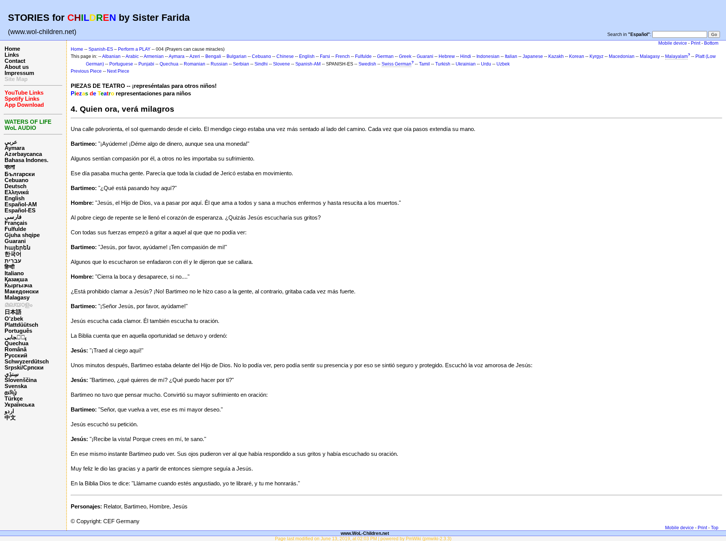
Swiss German (396, 64)
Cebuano (16, 180)
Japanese (533, 56)
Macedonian (621, 56)
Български (20, 174)
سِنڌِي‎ (12, 374)
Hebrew (447, 56)
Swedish (367, 64)
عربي (11, 142)
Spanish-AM (308, 64)
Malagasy (17, 298)
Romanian (194, 64)
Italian (511, 56)
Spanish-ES (100, 49)
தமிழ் (11, 392)
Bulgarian (236, 56)
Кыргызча (18, 285)
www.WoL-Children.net (365, 533)
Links (12, 55)
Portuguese (121, 64)
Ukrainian (466, 64)
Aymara (15, 148)
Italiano (14, 273)
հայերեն (18, 248)
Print (695, 43)
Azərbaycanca (23, 154)
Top (714, 527)
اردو (9, 411)
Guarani (15, 241)
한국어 (13, 254)
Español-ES (20, 210)
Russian (219, 64)
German (385, 56)
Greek (405, 56)
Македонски (22, 291)
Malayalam (676, 56)
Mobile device (672, 43)
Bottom (711, 43)
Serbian (241, 64)
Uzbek (503, 64)
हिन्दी (9, 267)
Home (12, 49)
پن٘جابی (15, 337)
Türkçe (14, 399)
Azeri (194, 56)
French (342, 56)
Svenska (16, 386)
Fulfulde (15, 229)
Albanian (111, 56)
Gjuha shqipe (22, 235)
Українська (19, 405)
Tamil (424, 64)
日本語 (13, 312)
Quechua (16, 343)
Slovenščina (21, 380)
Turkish (442, 64)
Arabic (132, 56)
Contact (15, 61)
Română (15, 349)
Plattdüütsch (21, 325)
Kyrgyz (596, 56)
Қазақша (16, 279)
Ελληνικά (17, 192)
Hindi (465, 56)
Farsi (325, 56)
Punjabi (146, 64)
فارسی (13, 217)
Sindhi (261, 64)
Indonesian (488, 56)
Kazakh (556, 56)
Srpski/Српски (24, 368)
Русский (16, 355)
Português (18, 331)
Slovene (281, 64)
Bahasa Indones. (26, 160)
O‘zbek (14, 319)
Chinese (285, 56)
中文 (10, 418)
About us (17, 67)
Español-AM (21, 204)
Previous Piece (86, 71)
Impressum (19, 73)
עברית (13, 261)
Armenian (154, 56)
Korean (576, 56)
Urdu (486, 64)
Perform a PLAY (134, 49)
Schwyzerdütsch (27, 362)
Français (16, 223)
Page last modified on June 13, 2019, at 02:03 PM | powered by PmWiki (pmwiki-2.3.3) (363, 538)
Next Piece (118, 71)
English (15, 198)
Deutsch (15, 186)
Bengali (213, 56)
